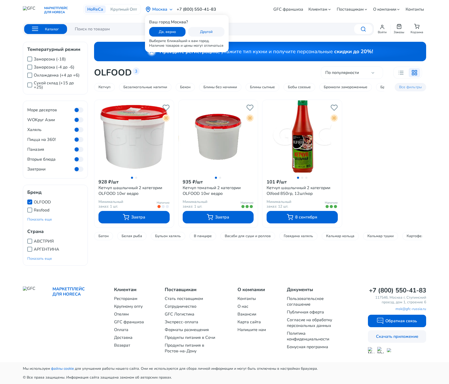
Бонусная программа (307, 347)
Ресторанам (125, 298)
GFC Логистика (179, 314)
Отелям (121, 314)
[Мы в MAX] (371, 350)
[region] (55, 70)
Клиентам (317, 9)
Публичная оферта (305, 312)
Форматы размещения (187, 330)
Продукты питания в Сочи (190, 337)
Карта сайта (249, 322)
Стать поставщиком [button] (184, 298)
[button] (382, 29)
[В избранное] (166, 107)
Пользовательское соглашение (305, 301)
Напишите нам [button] (251, 330)
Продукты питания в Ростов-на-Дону (184, 348)
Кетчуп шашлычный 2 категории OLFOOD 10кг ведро (130, 190)
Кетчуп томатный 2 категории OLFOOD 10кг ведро (212, 190)
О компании (384, 9)
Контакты (415, 9)
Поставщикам (350, 9)
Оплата (121, 330)
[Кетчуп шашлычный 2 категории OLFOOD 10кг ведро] (134, 136)
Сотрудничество (180, 306)
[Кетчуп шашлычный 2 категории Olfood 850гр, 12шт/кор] (302, 136)
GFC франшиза (288, 9)
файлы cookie (62, 368)
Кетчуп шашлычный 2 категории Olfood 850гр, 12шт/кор (298, 190)
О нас (242, 306)
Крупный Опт (123, 9)
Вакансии (246, 314)
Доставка (123, 337)
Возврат (122, 345)
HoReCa (95, 9)
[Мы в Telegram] (380, 350)
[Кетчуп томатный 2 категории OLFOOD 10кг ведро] (218, 136)
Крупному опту (128, 306)
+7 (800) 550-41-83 (196, 9)
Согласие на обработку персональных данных (309, 322)
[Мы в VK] (390, 350)
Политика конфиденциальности (308, 336)
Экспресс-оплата (181, 322)
